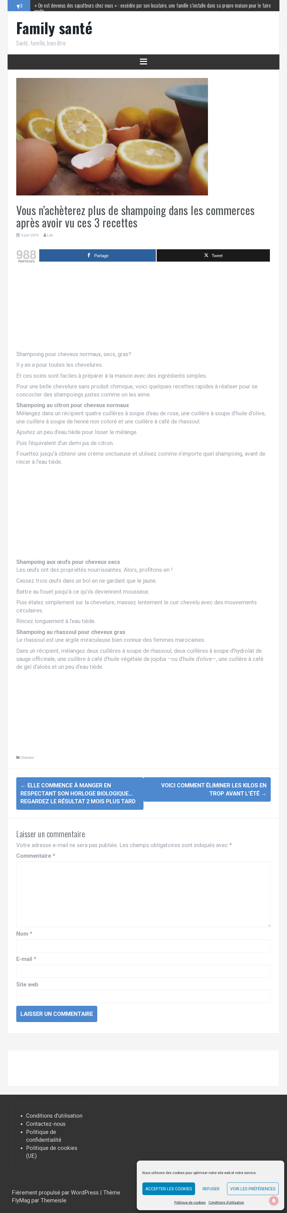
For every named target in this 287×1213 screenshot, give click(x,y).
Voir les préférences (253, 1188)
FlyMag (21, 1200)
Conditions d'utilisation (54, 1115)
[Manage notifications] (273, 1200)
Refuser (211, 1188)
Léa (50, 235)
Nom (24, 933)
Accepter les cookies (168, 1188)
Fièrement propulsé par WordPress (56, 1192)
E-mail (26, 959)
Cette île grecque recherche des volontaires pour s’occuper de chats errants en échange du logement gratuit (132, 5)
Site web (27, 984)
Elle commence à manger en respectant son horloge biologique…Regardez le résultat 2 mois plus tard (78, 793)
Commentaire (35, 855)
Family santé (54, 27)
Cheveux (27, 757)
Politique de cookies (190, 1203)
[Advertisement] (143, 308)
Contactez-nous (46, 1123)
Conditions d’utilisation (226, 1203)
